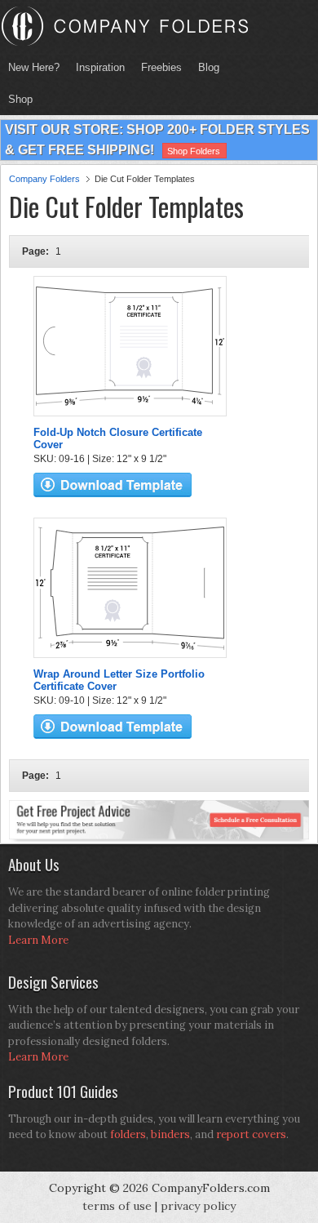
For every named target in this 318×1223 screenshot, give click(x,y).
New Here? (34, 67)
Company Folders (44, 179)
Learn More (38, 940)
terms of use (117, 1206)
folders (128, 1134)
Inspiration (100, 67)
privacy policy (198, 1206)
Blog (208, 67)
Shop (16, 99)
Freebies (157, 67)
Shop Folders (193, 151)
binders (170, 1134)
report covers (251, 1134)
